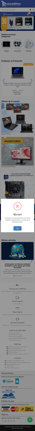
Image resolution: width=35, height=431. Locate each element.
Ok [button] (17, 228)
